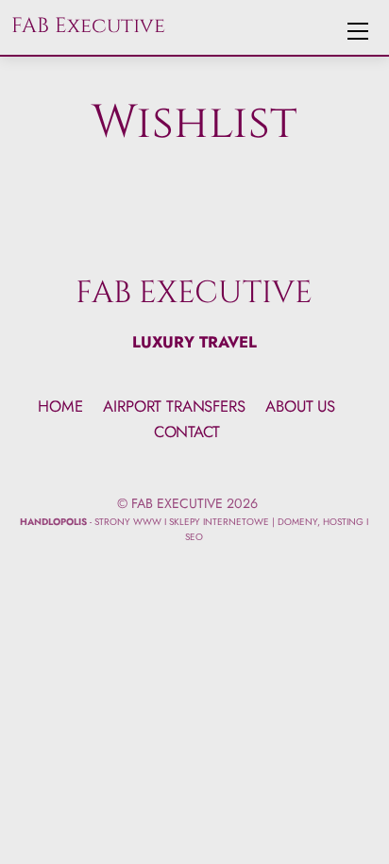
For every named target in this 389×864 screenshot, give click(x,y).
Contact (187, 431)
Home (60, 406)
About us (300, 406)
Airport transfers (174, 406)
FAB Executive (177, 503)
